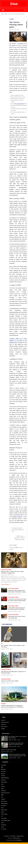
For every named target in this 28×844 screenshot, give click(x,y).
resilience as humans (17, 516)
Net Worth (3, 805)
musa (18, 29)
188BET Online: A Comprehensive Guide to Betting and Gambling (19, 538)
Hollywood (3, 790)
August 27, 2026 (5, 648)
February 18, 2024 (12, 593)
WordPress (19, 840)
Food (2, 784)
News (2, 807)
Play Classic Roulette (19, 103)
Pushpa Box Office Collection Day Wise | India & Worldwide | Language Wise (17, 592)
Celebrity (3, 775)
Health (2, 788)
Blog (2, 767)
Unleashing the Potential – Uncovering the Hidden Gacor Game (18, 530)
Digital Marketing (5, 777)
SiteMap (3, 728)
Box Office (3, 771)
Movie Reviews (4, 803)
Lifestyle (3, 799)
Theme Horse (16, 838)
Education (3, 780)
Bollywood (3, 769)
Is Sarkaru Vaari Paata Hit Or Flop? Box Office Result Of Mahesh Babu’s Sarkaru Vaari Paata (17, 600)
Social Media (4, 818)
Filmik (13, 836)
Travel (2, 826)
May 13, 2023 (12, 29)
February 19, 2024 (5, 575)
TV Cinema (3, 829)
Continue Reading (5, 584)
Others (11, 19)
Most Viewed (4, 801)
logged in (17, 547)
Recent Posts (5, 733)
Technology (3, 824)
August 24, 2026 (5, 709)
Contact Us (3, 724)
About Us (3, 720)
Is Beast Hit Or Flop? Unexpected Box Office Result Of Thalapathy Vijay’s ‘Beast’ (16, 609)
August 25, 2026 (5, 675)
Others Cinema (4, 814)
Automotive (3, 765)
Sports (2, 822)
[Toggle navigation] (3, 10)
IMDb (2, 794)
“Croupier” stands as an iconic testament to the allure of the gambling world (18, 340)
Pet (2, 643)
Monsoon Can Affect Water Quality (9, 681)
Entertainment (4, 782)
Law (2, 797)
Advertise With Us (5, 722)
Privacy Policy (4, 726)
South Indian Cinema (6, 569)
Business (3, 703)
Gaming (2, 786)
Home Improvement (6, 669)
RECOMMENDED (7, 624)
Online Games (4, 809)
